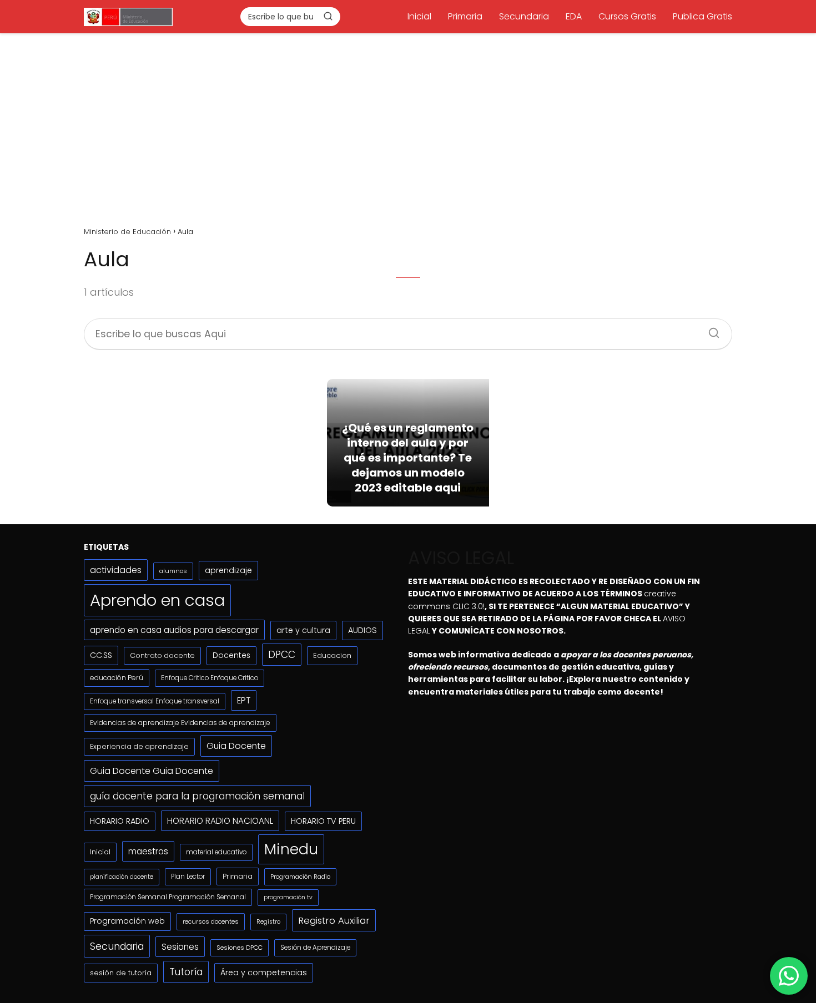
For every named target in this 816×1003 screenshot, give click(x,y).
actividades (116, 570)
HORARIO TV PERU (323, 821)
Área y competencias (263, 972)
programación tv (288, 897)
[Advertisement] (408, 126)
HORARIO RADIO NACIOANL (220, 821)
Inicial (419, 16)
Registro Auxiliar (334, 920)
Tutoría (186, 972)
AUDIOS (362, 630)
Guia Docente (236, 745)
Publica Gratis (702, 16)
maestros (148, 851)
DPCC (281, 654)
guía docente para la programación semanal (197, 796)
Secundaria (524, 16)
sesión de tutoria (121, 972)
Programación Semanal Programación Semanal (168, 897)
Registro (268, 922)
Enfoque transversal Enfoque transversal (154, 701)
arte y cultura (303, 630)
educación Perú (116, 677)
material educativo (216, 852)
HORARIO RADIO (119, 821)
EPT (243, 700)
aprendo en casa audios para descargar (174, 630)
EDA (574, 16)
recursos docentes (211, 921)
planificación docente (121, 877)
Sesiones (180, 947)
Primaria (465, 16)
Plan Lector (188, 876)
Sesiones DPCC (239, 947)
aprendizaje (228, 570)
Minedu (291, 849)
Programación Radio (300, 876)
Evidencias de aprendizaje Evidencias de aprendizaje (180, 722)
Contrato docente (162, 655)
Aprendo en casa (157, 600)
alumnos (173, 570)
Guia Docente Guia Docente (151, 770)
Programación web (127, 921)
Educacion (332, 655)
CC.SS (101, 655)
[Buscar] (328, 16)
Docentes (231, 655)
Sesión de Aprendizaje (315, 947)
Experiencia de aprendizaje (139, 746)
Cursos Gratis (627, 16)
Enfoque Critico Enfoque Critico (209, 677)
